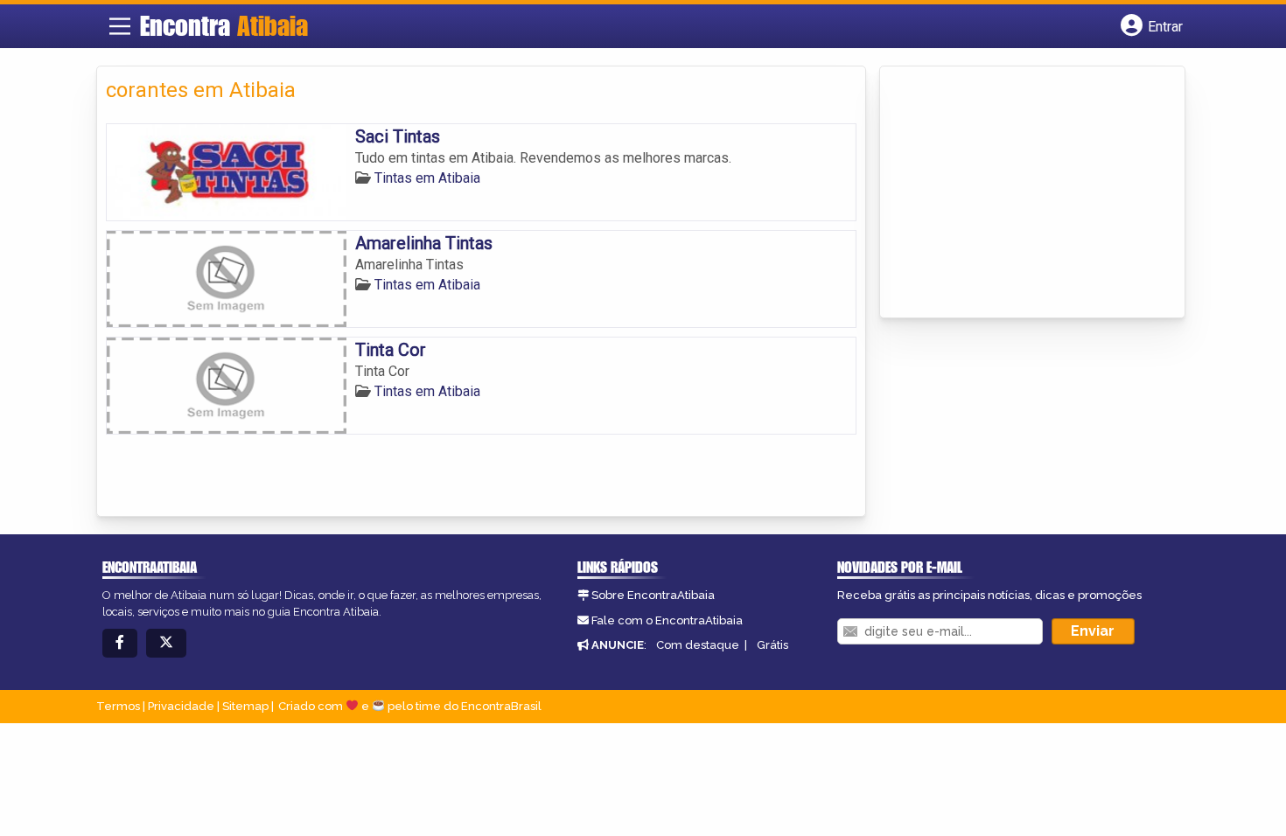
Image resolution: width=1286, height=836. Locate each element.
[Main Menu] (119, 26)
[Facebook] (119, 643)
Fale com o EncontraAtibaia (667, 620)
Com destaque (697, 644)
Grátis (772, 644)
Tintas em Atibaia (427, 178)
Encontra (224, 25)
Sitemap (245, 706)
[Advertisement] (1020, 193)
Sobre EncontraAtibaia (653, 595)
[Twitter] (166, 643)
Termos (118, 706)
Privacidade (181, 706)
